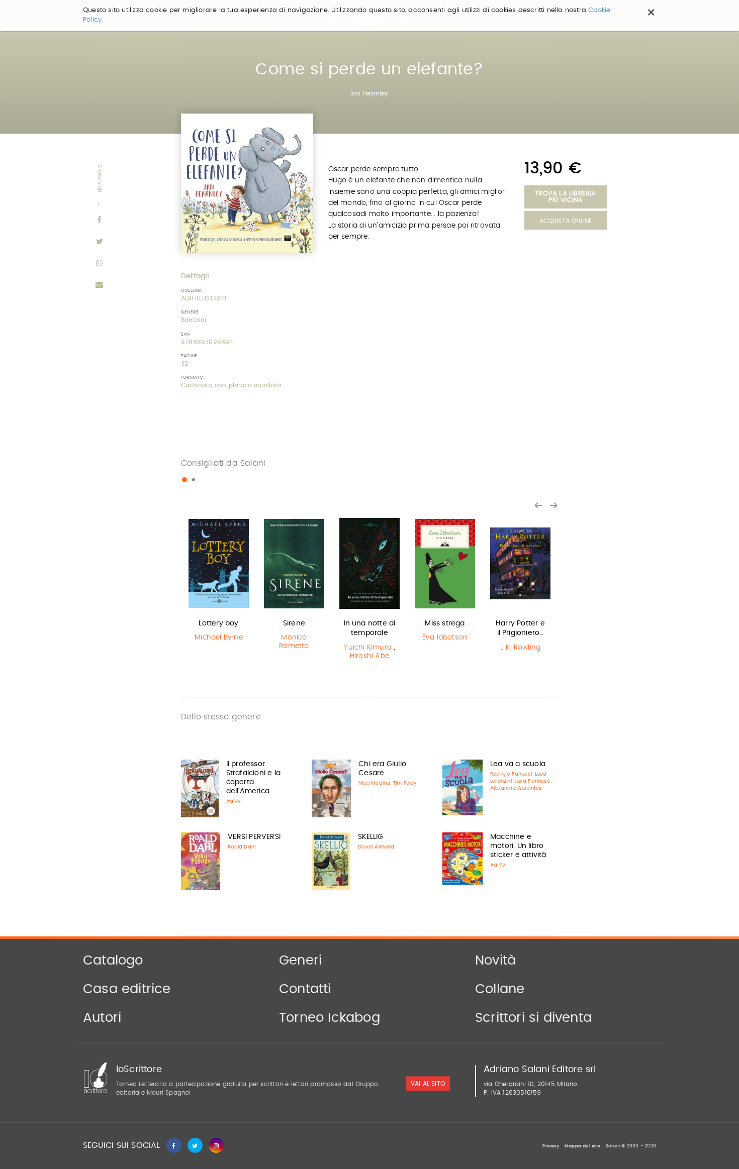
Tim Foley (405, 783)
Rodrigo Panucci (511, 774)
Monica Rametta (294, 642)
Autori (102, 1017)
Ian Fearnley (369, 93)
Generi (300, 960)
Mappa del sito (582, 1146)
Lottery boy (218, 623)
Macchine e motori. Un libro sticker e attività (518, 846)
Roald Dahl (241, 846)
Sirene (294, 623)
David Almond (376, 846)
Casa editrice (127, 989)
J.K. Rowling (520, 647)
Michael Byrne (219, 637)
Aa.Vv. (234, 801)
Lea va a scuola (517, 764)
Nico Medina (374, 783)
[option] (219, 581)
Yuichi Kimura (368, 647)
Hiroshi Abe (369, 656)
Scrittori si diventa (533, 1017)
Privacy (550, 1146)
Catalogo (113, 960)
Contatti (305, 989)
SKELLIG (370, 836)
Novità (495, 960)
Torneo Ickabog (329, 1017)
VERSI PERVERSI (254, 836)
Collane (499, 989)
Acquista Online (565, 221)
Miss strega (445, 623)
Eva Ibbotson (445, 637)
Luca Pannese (531, 781)
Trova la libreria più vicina (565, 196)
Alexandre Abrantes (516, 788)
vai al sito (428, 1084)
